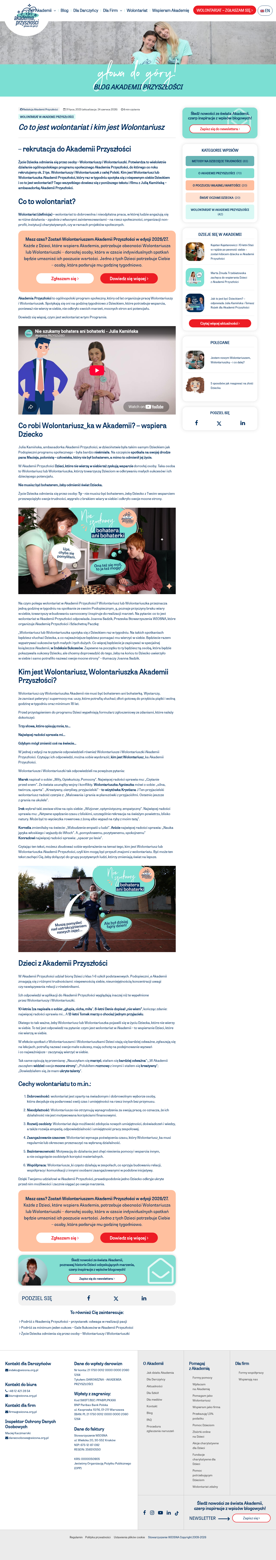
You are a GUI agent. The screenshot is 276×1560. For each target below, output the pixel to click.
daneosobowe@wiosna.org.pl (29, 1438)
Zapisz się (251, 1518)
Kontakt (152, 1406)
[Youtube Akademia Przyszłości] (160, 1512)
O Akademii (41, 10)
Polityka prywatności (98, 1537)
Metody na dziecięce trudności (220, 161)
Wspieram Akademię (170, 10)
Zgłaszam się (64, 278)
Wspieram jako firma (206, 1407)
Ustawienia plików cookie (129, 1537)
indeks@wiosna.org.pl (23, 1370)
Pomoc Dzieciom (203, 1425)
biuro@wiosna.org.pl (23, 1395)
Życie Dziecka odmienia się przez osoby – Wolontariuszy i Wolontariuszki (75, 1333)
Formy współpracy (251, 1372)
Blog (65, 10)
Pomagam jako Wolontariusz (203, 1398)
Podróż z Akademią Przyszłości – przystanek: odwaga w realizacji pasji (74, 1321)
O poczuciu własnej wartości (220, 185)
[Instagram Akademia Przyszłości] (152, 1512)
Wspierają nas (248, 1379)
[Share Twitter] (116, 1298)
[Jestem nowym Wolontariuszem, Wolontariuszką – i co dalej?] (195, 359)
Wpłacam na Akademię (201, 1386)
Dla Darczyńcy (85, 10)
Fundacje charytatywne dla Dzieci (204, 1459)
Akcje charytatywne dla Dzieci (206, 1445)
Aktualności (154, 1386)
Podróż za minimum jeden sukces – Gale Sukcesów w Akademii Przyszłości (77, 1327)
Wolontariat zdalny (205, 1486)
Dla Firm (111, 10)
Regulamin (76, 1537)
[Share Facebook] (88, 1298)
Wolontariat (137, 10)
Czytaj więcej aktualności (219, 323)
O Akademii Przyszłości (220, 173)
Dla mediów (154, 1399)
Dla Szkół (153, 1393)
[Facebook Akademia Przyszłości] (144, 1512)
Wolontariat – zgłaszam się (224, 10)
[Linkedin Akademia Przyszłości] (169, 1512)
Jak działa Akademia (160, 1372)
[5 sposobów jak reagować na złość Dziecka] (195, 385)
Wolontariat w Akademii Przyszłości (47, 117)
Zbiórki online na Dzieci (201, 1434)
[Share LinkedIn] (144, 1298)
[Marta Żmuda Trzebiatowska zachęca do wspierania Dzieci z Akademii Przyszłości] (195, 276)
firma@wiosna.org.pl (23, 1412)
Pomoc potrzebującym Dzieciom (202, 1474)
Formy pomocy (202, 1377)
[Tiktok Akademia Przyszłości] (177, 1512)
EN (267, 10)
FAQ (149, 1419)
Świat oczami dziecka (220, 197)
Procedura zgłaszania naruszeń (160, 1428)
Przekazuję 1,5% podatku (203, 1416)
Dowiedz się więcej (128, 278)
